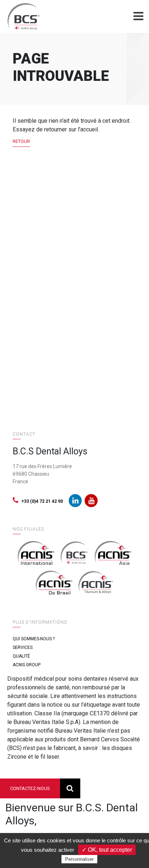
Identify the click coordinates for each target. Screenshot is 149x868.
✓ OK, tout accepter (107, 850)
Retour (21, 141)
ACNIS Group (27, 664)
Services (23, 647)
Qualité (21, 656)
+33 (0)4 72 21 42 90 (42, 501)
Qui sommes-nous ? (34, 638)
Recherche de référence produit (70, 788)
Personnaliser (79, 859)
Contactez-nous (30, 788)
